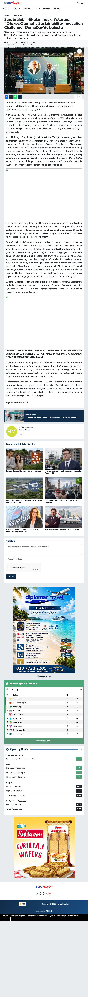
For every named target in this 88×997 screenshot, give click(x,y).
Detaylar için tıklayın (44, 741)
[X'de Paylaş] (11, 97)
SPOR (37, 9)
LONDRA (46, 9)
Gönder (11, 576)
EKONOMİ (27, 9)
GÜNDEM (6, 9)
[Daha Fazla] (20, 97)
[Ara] (78, 3)
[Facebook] (38, 893)
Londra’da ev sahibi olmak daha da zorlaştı (23, 471)
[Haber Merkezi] (11, 431)
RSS (23, 904)
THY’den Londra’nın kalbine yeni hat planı (62, 530)
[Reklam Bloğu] (44, 630)
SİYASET (16, 9)
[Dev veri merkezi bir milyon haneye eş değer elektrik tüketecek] (24, 488)
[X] (42, 893)
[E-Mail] (21, 435)
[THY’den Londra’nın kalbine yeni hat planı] (63, 517)
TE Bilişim (49, 911)
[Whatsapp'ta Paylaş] (15, 97)
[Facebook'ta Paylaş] (6, 97)
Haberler (7, 15)
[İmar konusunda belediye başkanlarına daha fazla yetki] (63, 459)
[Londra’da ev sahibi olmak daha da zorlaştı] (24, 459)
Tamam (7, 919)
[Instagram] (46, 893)
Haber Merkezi (25, 430)
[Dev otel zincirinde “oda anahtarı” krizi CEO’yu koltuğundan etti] (24, 517)
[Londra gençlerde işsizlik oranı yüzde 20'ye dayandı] (63, 488)
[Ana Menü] (82, 3)
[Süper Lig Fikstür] (81, 749)
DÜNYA (56, 9)
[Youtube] (50, 893)
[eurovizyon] (12, 2)
